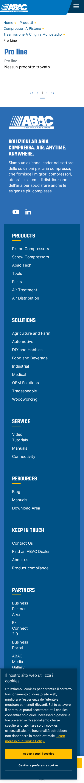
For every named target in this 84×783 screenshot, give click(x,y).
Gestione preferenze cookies (39, 765)
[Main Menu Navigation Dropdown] (76, 6)
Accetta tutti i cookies (38, 753)
